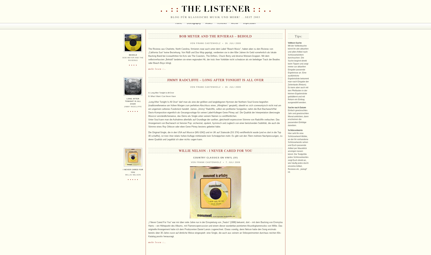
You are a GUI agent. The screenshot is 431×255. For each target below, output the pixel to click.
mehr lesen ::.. (157, 68)
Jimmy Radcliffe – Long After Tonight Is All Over (215, 80)
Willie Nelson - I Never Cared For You (215, 150)
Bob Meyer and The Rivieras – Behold (215, 36)
